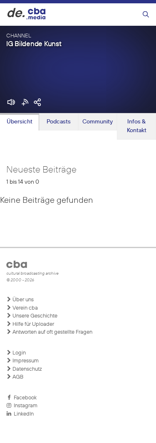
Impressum (25, 361)
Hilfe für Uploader (32, 324)
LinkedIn (22, 414)
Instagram (24, 406)
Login (18, 353)
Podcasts (59, 122)
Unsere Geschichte (34, 316)
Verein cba (24, 308)
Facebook (24, 398)
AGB (17, 377)
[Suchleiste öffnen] (146, 14)
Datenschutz (26, 369)
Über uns (22, 300)
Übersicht (19, 122)
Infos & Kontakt (136, 126)
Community (97, 122)
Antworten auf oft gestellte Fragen (51, 332)
